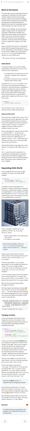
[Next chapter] (25, 421)
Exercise (5, 405)
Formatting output (14, 270)
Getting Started (14, 83)
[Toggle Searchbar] (7, 2)
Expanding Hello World (12, 168)
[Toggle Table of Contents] (1, 2)
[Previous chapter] (5, 421)
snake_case (6, 246)
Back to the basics (10, 10)
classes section (8, 53)
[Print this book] (28, 2)
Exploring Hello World (8, 114)
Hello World (6, 64)
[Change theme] (4, 2)
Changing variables (8, 315)
